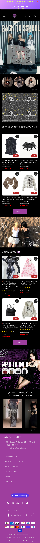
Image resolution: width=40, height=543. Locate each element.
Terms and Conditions (13, 461)
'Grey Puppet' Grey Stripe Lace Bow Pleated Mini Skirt (29, 162)
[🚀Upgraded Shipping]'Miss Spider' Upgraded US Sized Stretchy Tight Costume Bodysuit (10, 284)
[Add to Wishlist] (17, 136)
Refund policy (10, 476)
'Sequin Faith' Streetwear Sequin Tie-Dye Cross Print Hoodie (28, 199)
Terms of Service (11, 466)
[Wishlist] (29, 15)
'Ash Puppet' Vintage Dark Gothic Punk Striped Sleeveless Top (10, 162)
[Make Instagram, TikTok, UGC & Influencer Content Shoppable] (34, 90)
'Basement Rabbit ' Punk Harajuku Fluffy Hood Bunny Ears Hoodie (28, 325)
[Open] (11, 100)
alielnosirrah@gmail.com (15, 448)
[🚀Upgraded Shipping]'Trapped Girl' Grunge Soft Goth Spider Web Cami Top (10, 326)
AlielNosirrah (18, 535)
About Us (8, 481)
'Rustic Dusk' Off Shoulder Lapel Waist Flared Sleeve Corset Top (11, 199)
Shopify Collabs (10, 456)
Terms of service (14, 541)
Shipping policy (27, 541)
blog (6, 486)
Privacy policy (29, 537)
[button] (4, 15)
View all (20, 212)
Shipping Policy (11, 471)
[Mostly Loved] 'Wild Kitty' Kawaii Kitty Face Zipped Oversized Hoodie (29, 283)
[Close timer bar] (38, 2)
